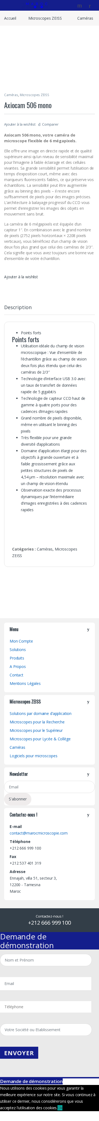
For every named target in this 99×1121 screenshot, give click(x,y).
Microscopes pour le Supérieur (36, 730)
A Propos (18, 666)
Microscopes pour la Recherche (37, 721)
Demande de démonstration (31, 1081)
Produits (17, 658)
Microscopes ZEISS (45, 18)
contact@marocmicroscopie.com (39, 833)
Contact (16, 675)
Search (80, 5)
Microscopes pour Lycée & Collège (40, 738)
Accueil (10, 18)
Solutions (18, 649)
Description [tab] (17, 307)
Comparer (50, 124)
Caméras (85, 18)
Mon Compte (21, 641)
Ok (59, 1107)
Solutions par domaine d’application (41, 713)
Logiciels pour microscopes (33, 755)
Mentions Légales (25, 683)
